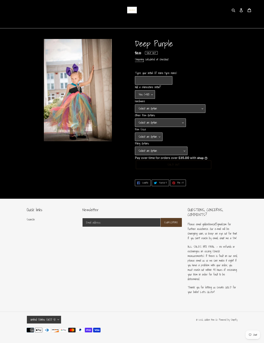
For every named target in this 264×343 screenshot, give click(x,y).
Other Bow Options (145, 115)
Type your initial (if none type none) (156, 73)
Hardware (140, 101)
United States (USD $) (43, 319)
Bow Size (140, 129)
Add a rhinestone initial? (148, 87)
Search (31, 219)
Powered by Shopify (228, 320)
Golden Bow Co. (211, 320)
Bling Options (142, 143)
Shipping (139, 59)
